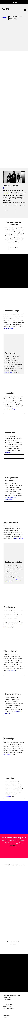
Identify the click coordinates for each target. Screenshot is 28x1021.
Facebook (5, 1008)
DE (13, 2)
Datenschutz (6, 1015)
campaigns (8, 796)
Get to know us (9, 211)
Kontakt (5, 1017)
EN (16, 2)
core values (6, 193)
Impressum (6, 1013)
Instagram (11, 1008)
